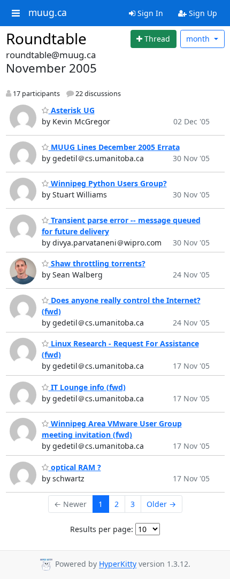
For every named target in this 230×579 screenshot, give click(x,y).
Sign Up (202, 13)
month (199, 39)
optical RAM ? (75, 467)
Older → (161, 504)
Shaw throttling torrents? (97, 263)
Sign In (149, 13)
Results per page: (101, 529)
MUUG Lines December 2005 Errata (114, 147)
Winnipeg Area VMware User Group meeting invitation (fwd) (112, 429)
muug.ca (47, 12)
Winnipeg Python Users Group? (108, 183)
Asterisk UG (72, 110)
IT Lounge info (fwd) (87, 387)
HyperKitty (117, 564)
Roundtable (46, 38)
